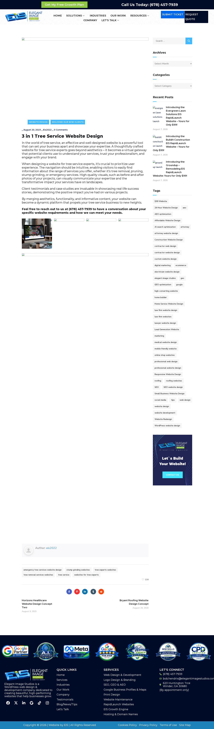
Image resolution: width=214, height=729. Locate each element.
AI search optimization (165, 227)
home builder (161, 297)
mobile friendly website (166, 348)
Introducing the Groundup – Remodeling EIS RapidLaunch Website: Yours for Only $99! (170, 168)
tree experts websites (105, 569)
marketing (159, 335)
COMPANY (90, 20)
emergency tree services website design (43, 569)
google (179, 284)
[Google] (31, 703)
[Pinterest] (77, 591)
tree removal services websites (38, 574)
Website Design (38, 122)
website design (162, 406)
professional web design (166, 361)
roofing (158, 380)
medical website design (166, 342)
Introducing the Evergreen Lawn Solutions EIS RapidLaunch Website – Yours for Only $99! (177, 116)
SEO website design (173, 387)
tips (173, 400)
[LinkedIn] (85, 591)
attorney (185, 227)
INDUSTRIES (98, 15)
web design (185, 400)
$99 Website (161, 201)
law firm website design (166, 310)
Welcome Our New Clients (68, 122)
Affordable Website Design (167, 220)
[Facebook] (69, 591)
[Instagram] (47, 703)
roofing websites (174, 380)
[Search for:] (172, 41)
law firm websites (163, 316)
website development (165, 412)
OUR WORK (118, 15)
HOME (57, 15)
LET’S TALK (108, 20)
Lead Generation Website (167, 329)
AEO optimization (163, 214)
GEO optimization (163, 284)
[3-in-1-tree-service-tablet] (133, 234)
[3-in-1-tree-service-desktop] (37, 234)
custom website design (166, 259)
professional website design (168, 368)
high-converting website (166, 291)
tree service (63, 574)
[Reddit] (101, 591)
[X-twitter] (16, 703)
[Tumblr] (93, 591)
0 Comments (61, 129)
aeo (184, 207)
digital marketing (163, 265)
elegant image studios (165, 278)
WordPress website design (167, 425)
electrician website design (167, 271)
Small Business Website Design (169, 393)
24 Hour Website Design (166, 207)
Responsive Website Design (168, 374)
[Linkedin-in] (23, 703)
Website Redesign (163, 419)
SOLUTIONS (74, 15)
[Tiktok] (39, 703)
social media (160, 400)
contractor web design (165, 246)
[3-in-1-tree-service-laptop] (101, 234)
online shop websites (165, 355)
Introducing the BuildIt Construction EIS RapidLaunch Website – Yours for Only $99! (171, 143)
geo (182, 278)
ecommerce (181, 265)
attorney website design (166, 233)
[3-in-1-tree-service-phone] (69, 234)
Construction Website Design (169, 239)
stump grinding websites (78, 569)
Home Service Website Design (169, 303)
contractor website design (167, 252)
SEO (157, 387)
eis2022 (47, 129)
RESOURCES (138, 15)
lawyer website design (165, 323)
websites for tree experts (86, 574)
